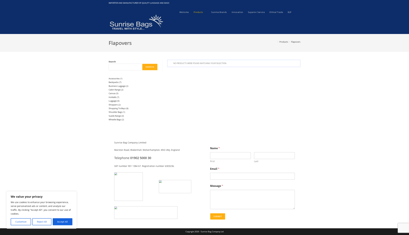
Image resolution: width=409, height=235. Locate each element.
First (212, 161)
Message (216, 185)
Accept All (62, 221)
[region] (41, 210)
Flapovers (295, 41)
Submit (217, 216)
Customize (21, 221)
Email (214, 168)
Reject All (42, 221)
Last (256, 161)
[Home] (275, 41)
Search (112, 61)
